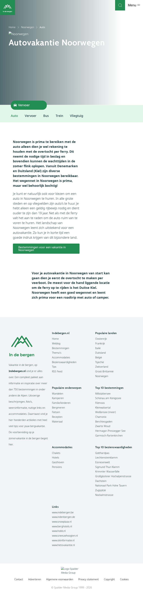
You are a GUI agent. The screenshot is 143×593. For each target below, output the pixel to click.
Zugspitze (100, 490)
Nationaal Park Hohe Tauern (111, 485)
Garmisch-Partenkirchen (109, 435)
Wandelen (57, 393)
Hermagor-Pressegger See (110, 430)
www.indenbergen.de (63, 517)
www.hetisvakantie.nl (63, 545)
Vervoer (30, 116)
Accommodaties (61, 357)
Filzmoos (100, 402)
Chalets (56, 453)
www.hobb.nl (59, 531)
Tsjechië (99, 362)
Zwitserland (101, 366)
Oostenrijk (101, 338)
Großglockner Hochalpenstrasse (113, 476)
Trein (59, 116)
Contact (18, 579)
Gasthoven (58, 462)
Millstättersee (103, 393)
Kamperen (58, 398)
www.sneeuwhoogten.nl (65, 535)
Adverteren (34, 579)
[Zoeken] (120, 5)
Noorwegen (27, 27)
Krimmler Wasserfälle (107, 471)
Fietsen (56, 412)
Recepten (57, 416)
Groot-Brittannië (104, 371)
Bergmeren (58, 407)
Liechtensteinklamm (106, 457)
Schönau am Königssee (108, 398)
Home (12, 27)
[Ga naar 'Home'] (7, 7)
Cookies (124, 579)
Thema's (56, 352)
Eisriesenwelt (102, 462)
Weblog (56, 343)
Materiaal (57, 421)
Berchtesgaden (103, 421)
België (98, 357)
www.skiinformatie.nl (63, 540)
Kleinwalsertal (103, 407)
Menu (132, 5)
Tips (54, 366)
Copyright (109, 579)
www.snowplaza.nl (62, 521)
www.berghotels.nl (62, 526)
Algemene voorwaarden (59, 579)
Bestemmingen (60, 348)
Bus (46, 116)
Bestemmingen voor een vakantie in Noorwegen (42, 248)
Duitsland (100, 352)
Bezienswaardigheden (64, 362)
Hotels (55, 457)
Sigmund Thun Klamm (107, 467)
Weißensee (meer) (105, 412)
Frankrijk (100, 343)
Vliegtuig (76, 116)
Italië (98, 348)
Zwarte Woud (102, 426)
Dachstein (100, 481)
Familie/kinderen (61, 402)
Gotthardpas (102, 453)
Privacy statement (88, 579)
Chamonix (100, 416)
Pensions (57, 467)
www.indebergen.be (63, 512)
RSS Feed (57, 371)
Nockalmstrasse (104, 495)
